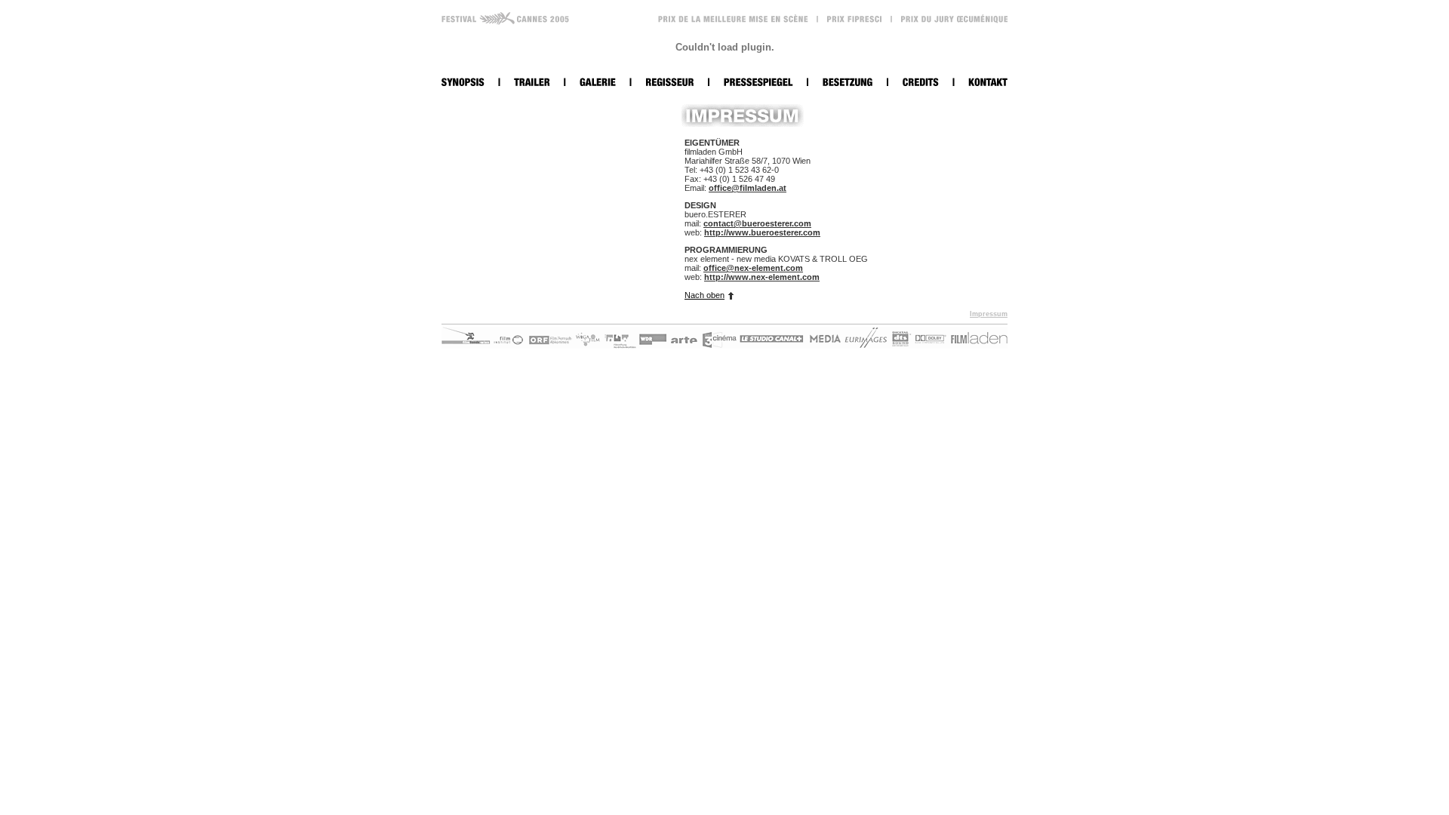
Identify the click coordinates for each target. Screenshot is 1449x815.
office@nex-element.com (753, 267)
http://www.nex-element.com (762, 276)
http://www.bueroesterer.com (762, 232)
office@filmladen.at (747, 187)
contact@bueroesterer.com (757, 223)
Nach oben (704, 295)
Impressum (989, 314)
